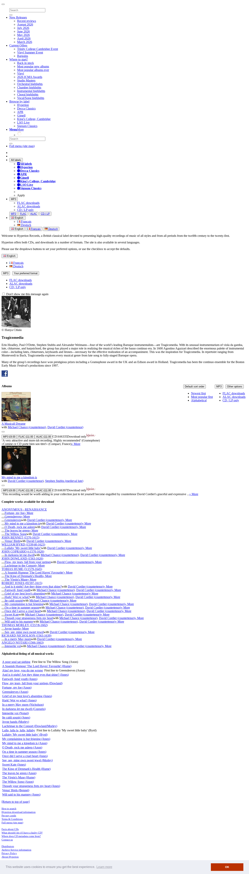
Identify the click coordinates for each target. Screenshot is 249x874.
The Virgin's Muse (16, 579)
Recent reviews (26, 21)
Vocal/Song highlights (30, 98)
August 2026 (25, 24)
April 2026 (24, 38)
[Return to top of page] (16, 801)
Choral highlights (27, 94)
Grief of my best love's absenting (25, 593)
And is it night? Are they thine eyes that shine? (33, 586)
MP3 (13, 199)
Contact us (7, 839)
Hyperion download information (19, 812)
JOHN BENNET (20, 537)
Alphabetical (199, 400)
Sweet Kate (12, 614)
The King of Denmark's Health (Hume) (26, 768)
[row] (124, 419)
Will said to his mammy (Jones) (21, 794)
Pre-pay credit (9, 815)
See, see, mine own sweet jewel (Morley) (27, 760)
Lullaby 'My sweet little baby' (23, 548)
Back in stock (25, 63)
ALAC (33, 213)
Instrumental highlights (31, 91)
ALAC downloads (28, 206)
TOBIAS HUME (22, 569)
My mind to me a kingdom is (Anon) (24, 743)
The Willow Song (15, 534)
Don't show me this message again (26, 294)
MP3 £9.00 (9, 436)
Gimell (21, 115)
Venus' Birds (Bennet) (15, 790)
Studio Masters (26, 80)
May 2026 (23, 35)
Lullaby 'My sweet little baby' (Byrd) (24, 734)
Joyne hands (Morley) (15, 721)
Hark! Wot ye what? (17, 597)
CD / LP (45, 213)
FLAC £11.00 (25, 436)
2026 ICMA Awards (29, 77)
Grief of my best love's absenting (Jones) (27, 696)
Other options (234, 386)
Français (25, 221)
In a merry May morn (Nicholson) (23, 704)
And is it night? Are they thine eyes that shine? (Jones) (35, 674)
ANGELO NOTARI (23, 642)
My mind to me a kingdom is (19, 477)
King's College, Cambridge (34, 119)
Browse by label (19, 101)
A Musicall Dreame (13, 423)
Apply (21, 195)
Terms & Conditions (12, 819)
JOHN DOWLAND (22, 558)
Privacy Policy (9, 853)
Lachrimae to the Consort (20, 565)
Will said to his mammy (19, 621)
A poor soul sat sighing (16, 661)
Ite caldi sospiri (14, 600)
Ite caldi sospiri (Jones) (16, 717)
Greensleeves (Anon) (15, 691)
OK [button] (227, 867)
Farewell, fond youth (17, 590)
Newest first (198, 393)
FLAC (23, 213)
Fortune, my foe (14, 513)
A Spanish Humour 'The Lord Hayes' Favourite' (34, 572)
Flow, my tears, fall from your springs (28, 562)
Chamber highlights (29, 87)
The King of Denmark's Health (24, 576)
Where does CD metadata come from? (21, 836)
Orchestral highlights (30, 84)
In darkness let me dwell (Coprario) (24, 709)
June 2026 (23, 31)
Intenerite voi (13, 646)
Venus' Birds (12, 541)
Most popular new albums (33, 66)
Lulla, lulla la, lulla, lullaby (18, 730)
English (18, 228)
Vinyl (20, 73)
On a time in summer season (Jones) (24, 751)
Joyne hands (12, 628)
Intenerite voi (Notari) (15, 713)
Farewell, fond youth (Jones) (19, 679)
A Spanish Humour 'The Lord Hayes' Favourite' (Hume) (36, 666)
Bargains (22, 56)
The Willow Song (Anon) (18, 781)
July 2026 (23, 28)
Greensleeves (13, 516)
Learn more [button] (104, 867)
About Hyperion (10, 856)
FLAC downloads (28, 202)
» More (75, 444)
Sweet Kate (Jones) (14, 764)
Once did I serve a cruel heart (23, 611)
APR (20, 112)
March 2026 (24, 42)
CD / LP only (25, 209)
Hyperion (23, 105)
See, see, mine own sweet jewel (24, 632)
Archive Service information (16, 849)
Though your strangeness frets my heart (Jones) (31, 786)
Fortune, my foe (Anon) (17, 687)
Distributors (8, 846)
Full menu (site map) (22, 146)
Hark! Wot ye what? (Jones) (19, 700)
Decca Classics (26, 108)
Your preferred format (26, 273)
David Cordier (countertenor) (65, 427)
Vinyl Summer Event (30, 52)
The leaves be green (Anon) (19, 773)
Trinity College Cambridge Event (37, 49)
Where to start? (18, 59)
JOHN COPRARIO (23, 551)
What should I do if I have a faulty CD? (22, 832)
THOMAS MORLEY (25, 625)
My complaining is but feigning (24, 604)
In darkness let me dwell (19, 555)
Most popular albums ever (33, 70)
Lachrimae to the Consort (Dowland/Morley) (29, 726)
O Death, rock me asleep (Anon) (22, 747)
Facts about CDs (10, 829)
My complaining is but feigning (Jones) (26, 739)
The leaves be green (17, 530)
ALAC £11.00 (43, 436)
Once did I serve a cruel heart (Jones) (25, 756)
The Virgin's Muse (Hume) (18, 777)
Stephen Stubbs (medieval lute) (64, 481)
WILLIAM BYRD (23, 544)
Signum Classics (27, 126)
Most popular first (202, 396)
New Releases (18, 17)
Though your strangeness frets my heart (29, 618)
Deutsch (25, 225)
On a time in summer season (22, 607)
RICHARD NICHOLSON (26, 635)
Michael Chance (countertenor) (27, 427)
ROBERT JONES (22, 583)
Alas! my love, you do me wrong (22, 670)
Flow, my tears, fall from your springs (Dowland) (32, 683)
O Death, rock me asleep (20, 527)
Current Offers (18, 45)
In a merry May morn (18, 639)
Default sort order (194, 386)
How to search (9, 808)
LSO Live (23, 122)
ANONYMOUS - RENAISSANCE (24, 509)
